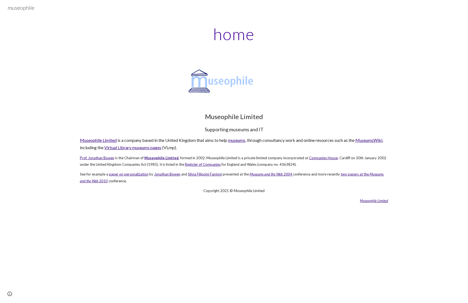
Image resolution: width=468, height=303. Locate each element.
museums (236, 140)
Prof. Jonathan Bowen (97, 158)
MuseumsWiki (368, 140)
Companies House (323, 158)
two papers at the (355, 174)
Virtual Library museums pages (132, 147)
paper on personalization (128, 174)
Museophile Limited (98, 140)
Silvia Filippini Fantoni (205, 174)
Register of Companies (203, 164)
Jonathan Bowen (167, 174)
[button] (10, 294)
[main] (234, 34)
